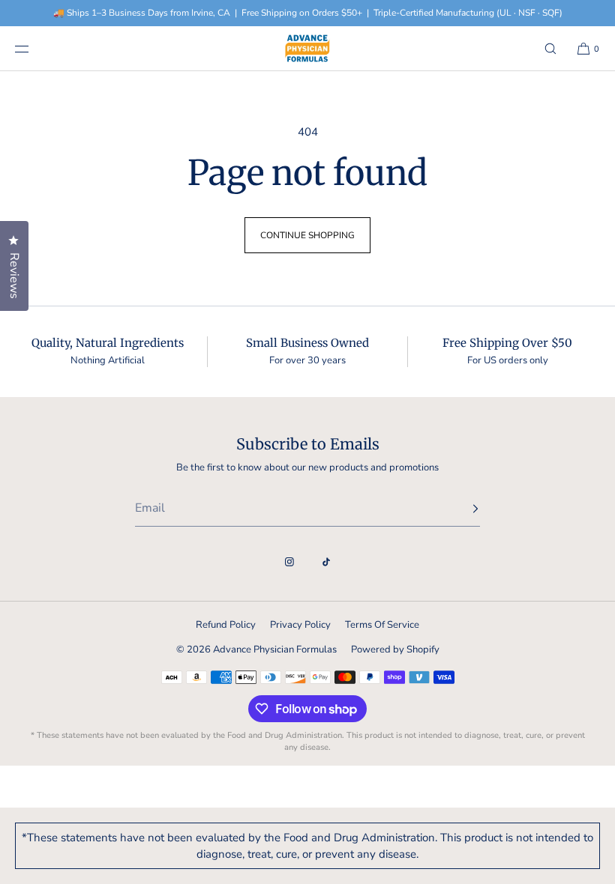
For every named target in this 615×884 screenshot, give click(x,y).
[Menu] (33, 48)
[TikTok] (326, 561)
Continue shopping (307, 235)
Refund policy (226, 625)
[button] (550, 48)
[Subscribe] (461, 509)
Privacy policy (300, 625)
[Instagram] (289, 561)
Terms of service (382, 625)
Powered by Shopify (395, 649)
